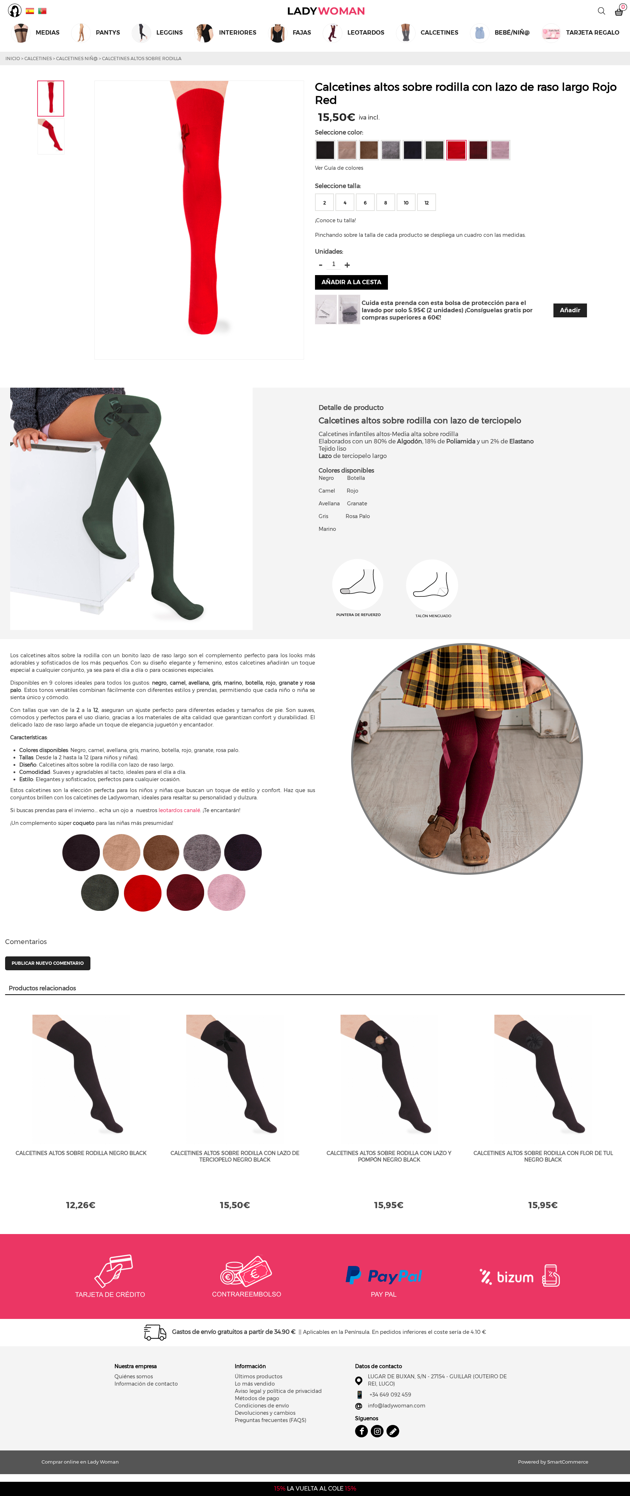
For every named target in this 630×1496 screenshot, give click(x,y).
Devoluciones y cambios (265, 1413)
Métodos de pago (257, 1398)
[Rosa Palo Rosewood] (500, 150)
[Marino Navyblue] (412, 150)
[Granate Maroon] (478, 150)
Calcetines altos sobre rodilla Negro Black (81, 1153)
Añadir (570, 310)
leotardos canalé (179, 810)
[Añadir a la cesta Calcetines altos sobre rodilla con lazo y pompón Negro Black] (389, 1079)
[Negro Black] (325, 150)
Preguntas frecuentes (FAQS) (270, 1420)
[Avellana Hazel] (369, 150)
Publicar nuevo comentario (48, 963)
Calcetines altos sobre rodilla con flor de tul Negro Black (543, 1156)
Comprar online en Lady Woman (326, 11)
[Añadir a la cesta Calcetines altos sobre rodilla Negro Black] (81, 1079)
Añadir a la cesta (351, 282)
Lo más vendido (255, 1384)
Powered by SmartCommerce (553, 1462)
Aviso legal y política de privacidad (278, 1391)
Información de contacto (146, 1384)
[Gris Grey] (391, 150)
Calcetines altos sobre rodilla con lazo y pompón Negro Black (389, 1156)
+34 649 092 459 (390, 1394)
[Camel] (347, 150)
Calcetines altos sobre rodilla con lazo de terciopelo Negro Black (235, 1156)
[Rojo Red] (456, 150)
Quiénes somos (133, 1376)
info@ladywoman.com (396, 1405)
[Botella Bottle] (434, 150)
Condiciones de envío (262, 1405)
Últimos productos (258, 1376)
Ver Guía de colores (339, 168)
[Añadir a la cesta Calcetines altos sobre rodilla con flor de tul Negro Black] (543, 1079)
